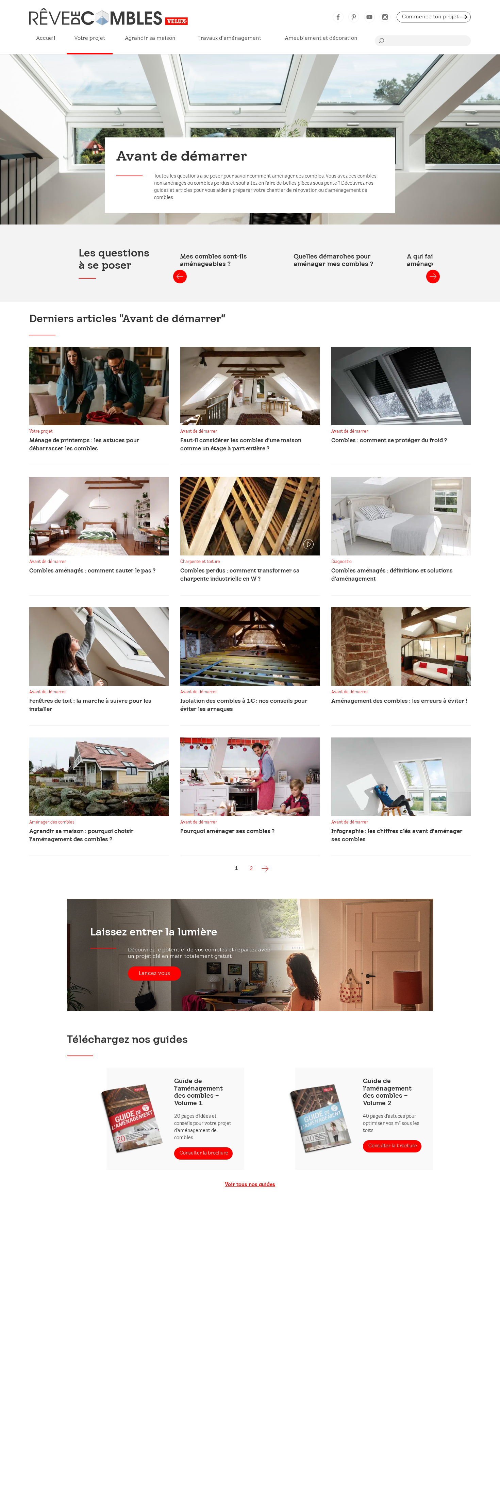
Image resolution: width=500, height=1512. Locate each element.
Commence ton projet (430, 16)
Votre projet (89, 38)
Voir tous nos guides (250, 1185)
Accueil (45, 38)
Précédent (180, 276)
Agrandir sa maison (150, 38)
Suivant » (265, 869)
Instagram (385, 17)
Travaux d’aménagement (229, 38)
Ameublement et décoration (321, 38)
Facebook (338, 17)
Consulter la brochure (204, 1153)
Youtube (369, 17)
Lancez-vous (154, 973)
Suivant (433, 276)
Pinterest (353, 17)
